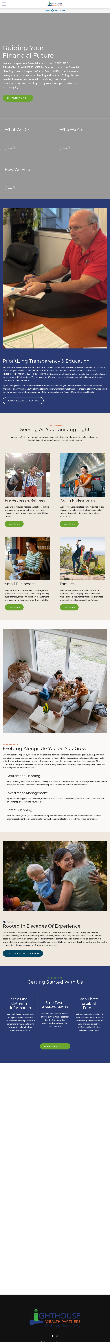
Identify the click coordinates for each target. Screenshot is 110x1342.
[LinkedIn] (57, 1336)
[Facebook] (52, 1336)
